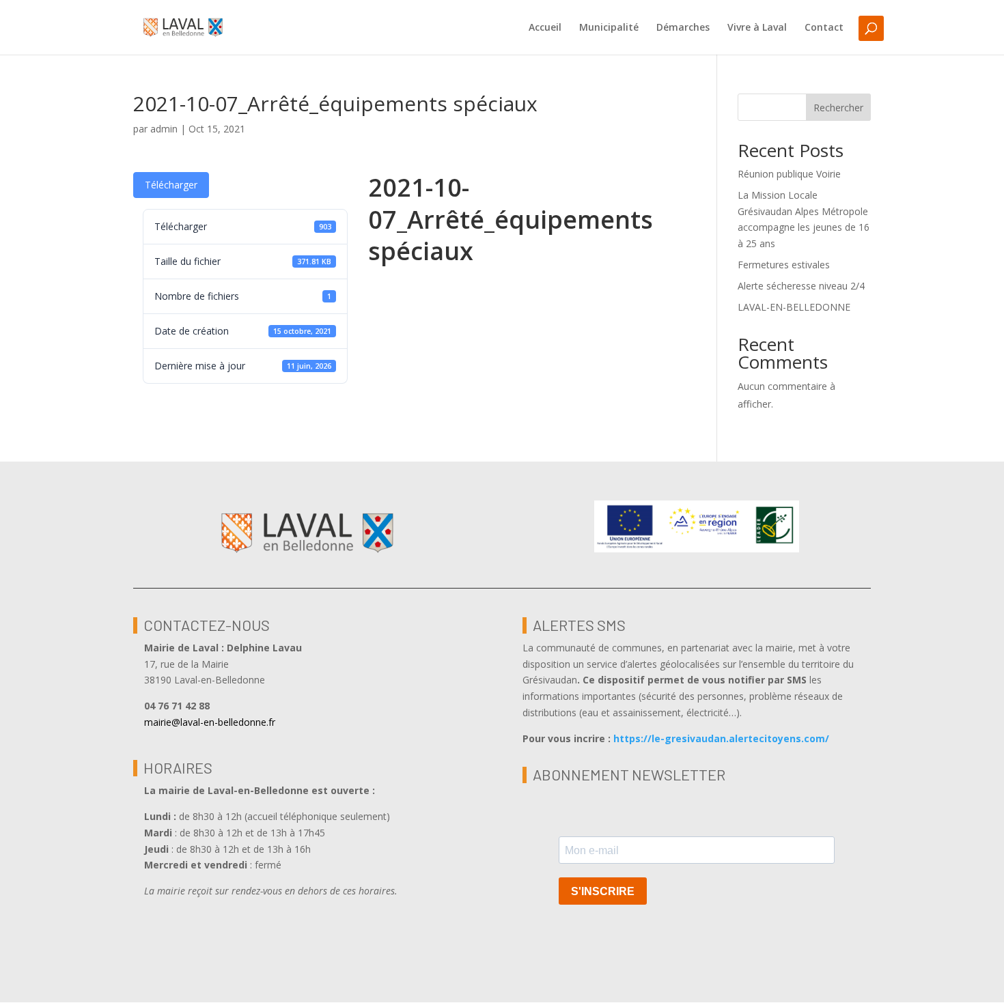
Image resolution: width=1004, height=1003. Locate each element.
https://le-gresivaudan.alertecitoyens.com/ (721, 738)
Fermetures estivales (784, 264)
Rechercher (838, 107)
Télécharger (171, 184)
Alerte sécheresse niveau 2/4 (801, 285)
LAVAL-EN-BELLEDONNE (794, 306)
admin (164, 128)
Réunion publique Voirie (789, 173)
